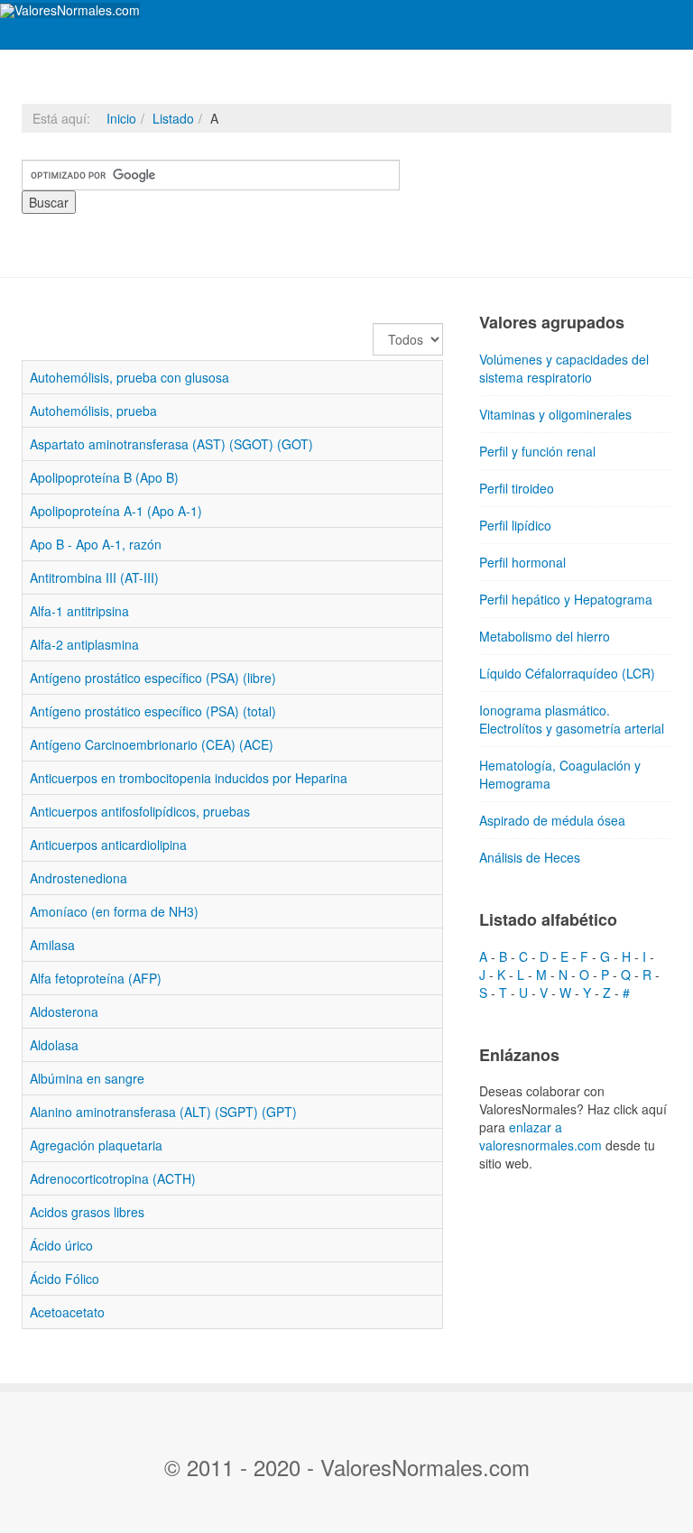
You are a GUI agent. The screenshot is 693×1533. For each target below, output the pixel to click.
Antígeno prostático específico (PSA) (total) (153, 711)
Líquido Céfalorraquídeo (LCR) (567, 673)
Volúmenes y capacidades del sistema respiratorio (564, 368)
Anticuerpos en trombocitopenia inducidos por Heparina (188, 778)
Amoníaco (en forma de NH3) (114, 911)
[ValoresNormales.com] (70, 10)
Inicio (121, 118)
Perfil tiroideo (516, 488)
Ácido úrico (61, 1245)
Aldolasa (54, 1045)
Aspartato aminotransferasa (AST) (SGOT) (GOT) (171, 444)
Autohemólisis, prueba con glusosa (129, 377)
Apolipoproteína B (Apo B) (104, 477)
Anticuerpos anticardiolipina (108, 845)
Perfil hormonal (522, 562)
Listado (173, 118)
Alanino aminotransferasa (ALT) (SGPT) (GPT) (163, 1112)
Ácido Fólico (64, 1279)
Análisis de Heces (529, 857)
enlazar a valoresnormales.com (540, 1136)
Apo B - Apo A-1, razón (96, 544)
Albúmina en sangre (87, 1078)
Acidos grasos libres (87, 1212)
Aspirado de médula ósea (552, 820)
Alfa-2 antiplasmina (84, 644)
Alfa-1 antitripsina (79, 611)
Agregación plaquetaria (96, 1145)
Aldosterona (64, 1011)
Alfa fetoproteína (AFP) (96, 978)
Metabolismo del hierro (544, 636)
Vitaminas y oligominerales (555, 414)
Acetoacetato (67, 1312)
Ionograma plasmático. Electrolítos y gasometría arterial (571, 719)
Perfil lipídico (515, 525)
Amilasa (52, 945)
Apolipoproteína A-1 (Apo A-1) (116, 511)
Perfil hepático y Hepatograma (565, 599)
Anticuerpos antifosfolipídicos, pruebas (140, 811)
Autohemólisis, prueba (93, 411)
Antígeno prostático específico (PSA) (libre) (153, 678)
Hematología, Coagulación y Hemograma (560, 774)
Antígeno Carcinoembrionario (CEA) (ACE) (151, 744)
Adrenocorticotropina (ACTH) (113, 1178)
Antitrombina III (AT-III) (94, 577)
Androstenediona (78, 878)
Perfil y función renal (537, 451)
